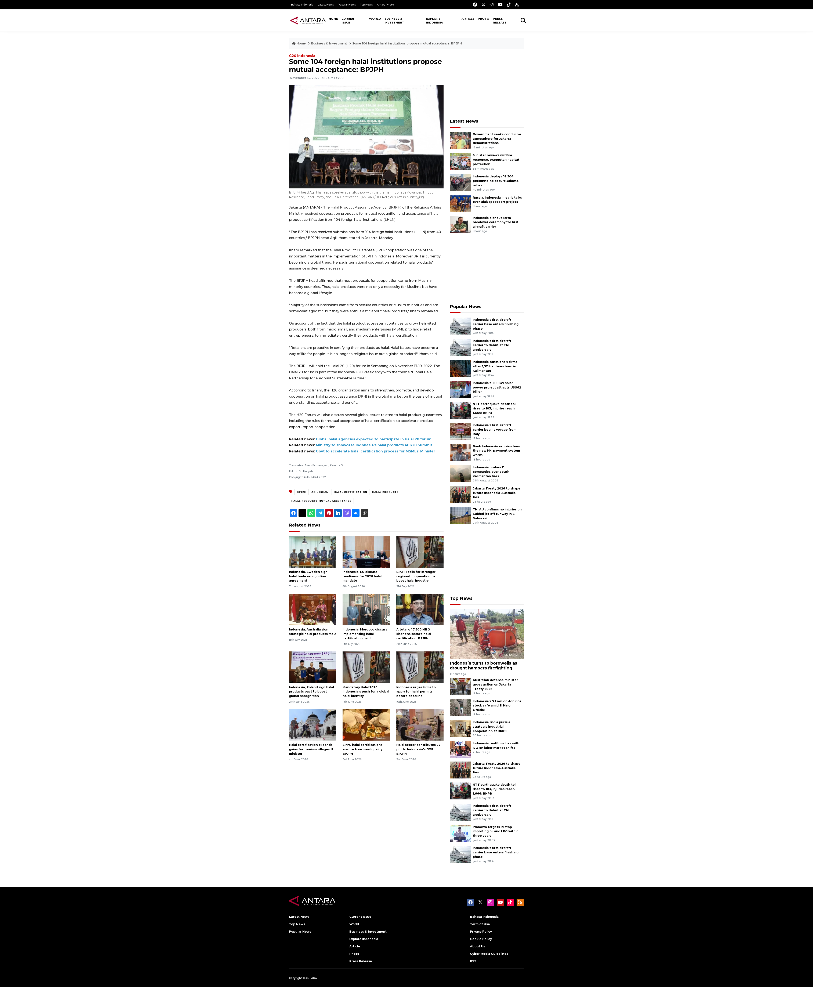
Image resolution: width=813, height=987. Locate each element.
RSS (473, 961)
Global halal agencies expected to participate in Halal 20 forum (373, 439)
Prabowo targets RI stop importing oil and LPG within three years (495, 831)
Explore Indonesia (434, 20)
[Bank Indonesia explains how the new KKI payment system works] (460, 452)
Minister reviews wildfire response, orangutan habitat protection (496, 159)
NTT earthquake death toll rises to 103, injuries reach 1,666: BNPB (494, 408)
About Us (477, 946)
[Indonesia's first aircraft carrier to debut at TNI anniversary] (460, 347)
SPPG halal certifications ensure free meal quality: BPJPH (363, 749)
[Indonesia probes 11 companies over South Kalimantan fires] (460, 473)
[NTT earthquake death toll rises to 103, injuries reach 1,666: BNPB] (460, 410)
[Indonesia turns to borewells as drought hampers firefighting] (487, 634)
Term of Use (480, 924)
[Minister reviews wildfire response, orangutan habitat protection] (460, 161)
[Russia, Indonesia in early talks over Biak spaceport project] (460, 204)
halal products (385, 492)
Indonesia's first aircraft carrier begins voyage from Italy (494, 429)
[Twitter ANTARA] (483, 5)
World (375, 18)
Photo (483, 18)
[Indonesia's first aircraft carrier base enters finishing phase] (460, 326)
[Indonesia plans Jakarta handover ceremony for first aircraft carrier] (460, 224)
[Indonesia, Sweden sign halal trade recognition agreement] (312, 552)
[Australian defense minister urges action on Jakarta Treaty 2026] (460, 686)
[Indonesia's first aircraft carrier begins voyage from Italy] (460, 431)
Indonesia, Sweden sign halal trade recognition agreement (308, 576)
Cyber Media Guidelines (489, 954)
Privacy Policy (481, 931)
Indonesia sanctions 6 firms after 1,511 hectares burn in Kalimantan (495, 366)
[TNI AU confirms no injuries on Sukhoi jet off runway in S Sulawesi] (460, 516)
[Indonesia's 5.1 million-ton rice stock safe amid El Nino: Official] (460, 707)
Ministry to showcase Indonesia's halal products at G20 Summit (374, 445)
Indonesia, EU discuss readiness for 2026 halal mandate (362, 576)
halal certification (350, 492)
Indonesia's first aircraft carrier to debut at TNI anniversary (492, 345)
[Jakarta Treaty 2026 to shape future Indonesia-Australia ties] (460, 494)
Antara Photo (385, 4)
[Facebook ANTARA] (475, 5)
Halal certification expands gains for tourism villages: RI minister (311, 749)
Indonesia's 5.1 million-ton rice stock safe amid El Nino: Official (497, 705)
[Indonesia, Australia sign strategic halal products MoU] (312, 609)
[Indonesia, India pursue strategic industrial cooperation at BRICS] (460, 728)
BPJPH (301, 492)
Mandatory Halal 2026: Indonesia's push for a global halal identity (366, 691)
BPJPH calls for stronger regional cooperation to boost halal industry (416, 576)
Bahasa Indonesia (302, 4)
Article (468, 18)
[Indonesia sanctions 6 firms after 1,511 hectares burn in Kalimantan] (460, 368)
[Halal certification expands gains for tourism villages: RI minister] (312, 725)
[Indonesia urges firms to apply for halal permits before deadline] (420, 667)
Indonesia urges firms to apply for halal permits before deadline (416, 691)
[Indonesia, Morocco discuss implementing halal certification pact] (366, 609)
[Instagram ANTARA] (492, 5)
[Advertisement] (487, 83)
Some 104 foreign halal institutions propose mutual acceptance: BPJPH (407, 43)
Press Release (499, 20)
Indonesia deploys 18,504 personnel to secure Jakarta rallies (495, 180)
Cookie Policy (481, 939)
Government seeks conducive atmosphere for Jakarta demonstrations (497, 138)
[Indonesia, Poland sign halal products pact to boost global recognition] (312, 667)
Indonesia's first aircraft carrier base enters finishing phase (495, 324)
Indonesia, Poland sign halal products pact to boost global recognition (311, 691)
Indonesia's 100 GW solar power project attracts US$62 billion (497, 387)
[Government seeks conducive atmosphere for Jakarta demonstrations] (460, 140)
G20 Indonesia (302, 56)
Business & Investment (394, 20)
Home (333, 18)
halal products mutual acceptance (321, 500)
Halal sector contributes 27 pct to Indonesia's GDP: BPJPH (418, 749)
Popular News (347, 4)
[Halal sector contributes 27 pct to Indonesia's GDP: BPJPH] (420, 725)
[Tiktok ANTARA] (509, 5)
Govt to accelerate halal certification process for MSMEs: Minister (375, 451)
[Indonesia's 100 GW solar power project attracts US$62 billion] (460, 389)
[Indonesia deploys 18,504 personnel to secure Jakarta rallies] (460, 182)
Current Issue (349, 20)
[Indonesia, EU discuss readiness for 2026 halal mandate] (366, 552)
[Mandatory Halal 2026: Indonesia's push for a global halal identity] (366, 667)
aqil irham (320, 492)
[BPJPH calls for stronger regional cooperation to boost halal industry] (420, 552)
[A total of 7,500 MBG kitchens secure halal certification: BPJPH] (420, 609)
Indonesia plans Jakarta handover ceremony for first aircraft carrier (495, 222)
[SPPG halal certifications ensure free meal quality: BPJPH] (366, 725)
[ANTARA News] (308, 20)
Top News (366, 4)
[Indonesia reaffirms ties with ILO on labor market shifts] (460, 749)
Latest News (326, 4)
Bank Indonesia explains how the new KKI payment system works (496, 450)
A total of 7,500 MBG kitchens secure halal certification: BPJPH (413, 634)
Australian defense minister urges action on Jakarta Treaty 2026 (495, 684)
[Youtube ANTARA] (500, 5)
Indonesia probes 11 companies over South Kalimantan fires (491, 471)
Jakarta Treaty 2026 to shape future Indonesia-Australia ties (496, 493)
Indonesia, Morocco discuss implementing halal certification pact (365, 634)
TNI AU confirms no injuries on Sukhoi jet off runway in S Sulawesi (497, 513)
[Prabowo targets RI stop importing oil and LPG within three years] (460, 833)
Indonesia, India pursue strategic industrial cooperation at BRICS (491, 726)
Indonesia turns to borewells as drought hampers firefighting (483, 665)
